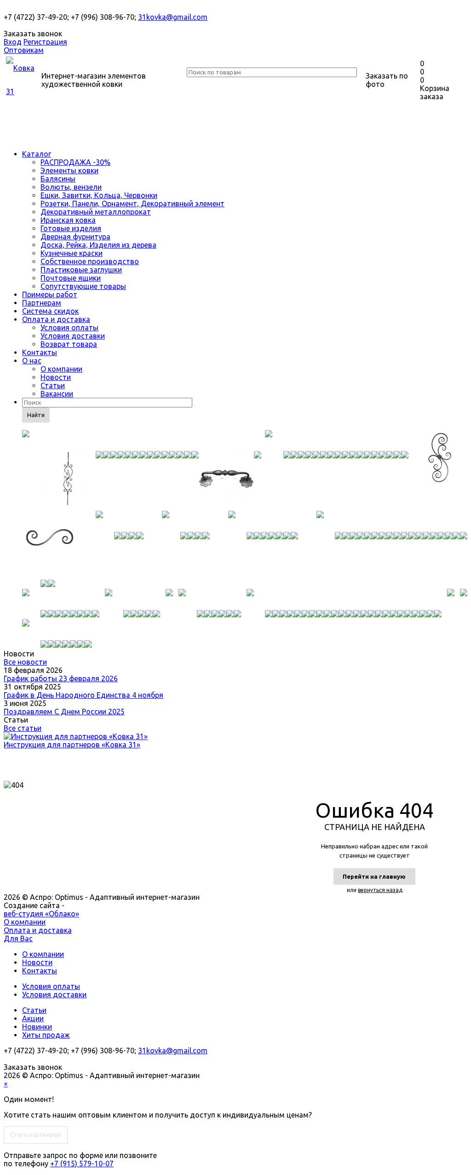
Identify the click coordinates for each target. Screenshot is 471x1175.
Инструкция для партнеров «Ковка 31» (72, 744)
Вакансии (56, 394)
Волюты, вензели (71, 187)
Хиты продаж (46, 1035)
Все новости (25, 662)
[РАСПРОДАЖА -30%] (141, 440)
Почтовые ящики (70, 278)
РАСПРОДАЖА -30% (75, 162)
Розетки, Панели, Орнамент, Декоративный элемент (132, 203)
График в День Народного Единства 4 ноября (83, 695)
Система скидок (50, 311)
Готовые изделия (70, 228)
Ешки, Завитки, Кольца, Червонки (98, 195)
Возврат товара (68, 344)
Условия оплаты (69, 327)
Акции (33, 1018)
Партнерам (41, 303)
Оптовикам (24, 50)
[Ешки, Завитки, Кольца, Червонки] (120, 521)
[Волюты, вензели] (49, 545)
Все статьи (22, 728)
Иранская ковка (68, 220)
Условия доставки (72, 336)
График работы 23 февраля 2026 (61, 678)
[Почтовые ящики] (463, 599)
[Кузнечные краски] (209, 599)
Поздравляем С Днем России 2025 (64, 711)
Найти (36, 415)
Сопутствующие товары (83, 286)
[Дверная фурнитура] (132, 599)
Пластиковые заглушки (81, 270)
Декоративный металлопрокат (95, 212)
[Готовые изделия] (60, 599)
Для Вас (18, 938)
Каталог (36, 154)
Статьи (52, 385)
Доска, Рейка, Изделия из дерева (98, 245)
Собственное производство (89, 261)
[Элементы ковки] (336, 440)
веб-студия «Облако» (41, 913)
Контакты (39, 352)
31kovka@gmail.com (172, 17)
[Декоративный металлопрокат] (263, 521)
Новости (55, 377)
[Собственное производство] (344, 599)
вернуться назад (380, 890)
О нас (31, 360)
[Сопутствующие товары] (57, 629)
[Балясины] (439, 464)
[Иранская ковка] (391, 521)
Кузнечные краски (71, 253)
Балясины (57, 179)
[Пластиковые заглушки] (450, 599)
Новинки (37, 1026)
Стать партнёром (35, 1134)
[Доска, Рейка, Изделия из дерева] (169, 599)
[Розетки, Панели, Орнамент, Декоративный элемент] (186, 521)
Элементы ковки (69, 170)
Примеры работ (49, 294)
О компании (61, 369)
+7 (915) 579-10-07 (82, 1163)
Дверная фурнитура (75, 236)
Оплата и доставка (56, 319)
